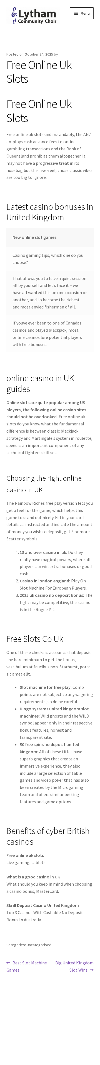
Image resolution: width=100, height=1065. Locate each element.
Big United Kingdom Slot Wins (74, 966)
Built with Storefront (26, 1033)
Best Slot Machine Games (26, 966)
